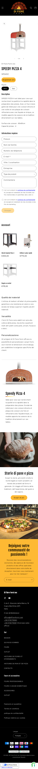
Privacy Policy (14, 751)
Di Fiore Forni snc (14, 755)
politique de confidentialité (26, 190)
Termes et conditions (11, 708)
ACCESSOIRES (9, 690)
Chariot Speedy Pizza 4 (8, 253)
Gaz (13, 88)
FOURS (6, 647)
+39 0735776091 (10, 623)
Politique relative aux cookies (14, 718)
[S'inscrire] (31, 579)
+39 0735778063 (10, 620)
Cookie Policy (25, 751)
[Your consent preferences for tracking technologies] (34, 765)
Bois (5, 88)
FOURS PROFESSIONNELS (13, 681)
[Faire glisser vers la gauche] (14, 58)
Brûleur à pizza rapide (26, 253)
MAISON (7, 638)
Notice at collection (7, 767)
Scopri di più (19, 498)
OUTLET (7, 652)
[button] (2, 8)
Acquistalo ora (9, 80)
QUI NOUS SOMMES (11, 642)
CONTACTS (8, 668)
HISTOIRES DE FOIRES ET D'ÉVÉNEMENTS (13, 658)
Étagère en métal (6, 283)
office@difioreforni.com (13, 617)
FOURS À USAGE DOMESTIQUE (15, 686)
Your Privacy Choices (11, 764)
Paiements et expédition (12, 704)
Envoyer (8, 210)
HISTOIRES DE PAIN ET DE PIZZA (16, 663)
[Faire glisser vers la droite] (23, 58)
